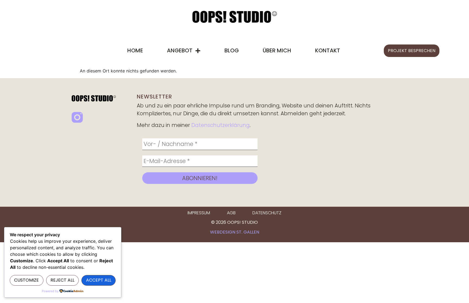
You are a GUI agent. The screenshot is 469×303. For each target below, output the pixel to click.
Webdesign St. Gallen (234, 232)
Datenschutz (266, 213)
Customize (26, 280)
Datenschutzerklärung (220, 125)
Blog (231, 50)
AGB (231, 213)
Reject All (62, 280)
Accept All (98, 280)
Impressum (199, 213)
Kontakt (327, 50)
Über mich (277, 50)
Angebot (179, 50)
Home (135, 50)
